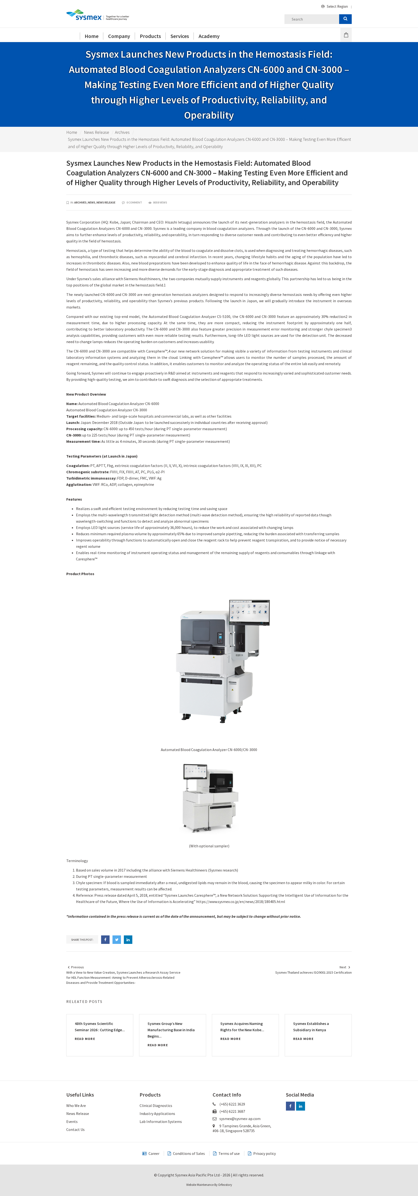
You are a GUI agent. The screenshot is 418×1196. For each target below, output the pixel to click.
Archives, (81, 202)
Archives (122, 132)
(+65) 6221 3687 (232, 1111)
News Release (96, 132)
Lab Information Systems (161, 1121)
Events (72, 1121)
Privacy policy (264, 1153)
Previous (77, 967)
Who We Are (76, 1105)
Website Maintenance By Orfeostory (209, 1185)
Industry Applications (157, 1113)
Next (343, 967)
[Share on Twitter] (116, 939)
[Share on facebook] (105, 939)
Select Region (337, 6)
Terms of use (229, 1153)
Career (153, 1153)
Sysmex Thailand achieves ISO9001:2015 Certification (313, 972)
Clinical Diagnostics (156, 1105)
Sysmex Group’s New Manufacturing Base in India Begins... (171, 1029)
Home (71, 132)
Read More (85, 1039)
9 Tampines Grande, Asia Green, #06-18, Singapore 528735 (242, 1128)
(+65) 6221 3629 (232, 1104)
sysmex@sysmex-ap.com (240, 1118)
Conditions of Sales (188, 1153)
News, (92, 202)
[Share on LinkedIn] (128, 939)
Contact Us (75, 1129)
